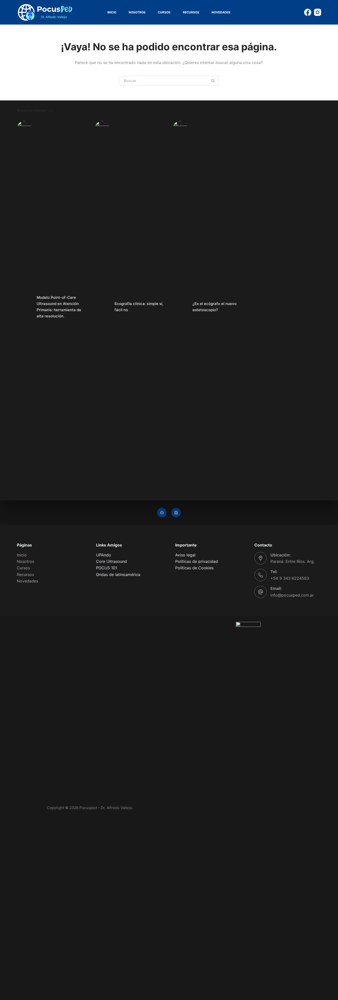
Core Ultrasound (111, 561)
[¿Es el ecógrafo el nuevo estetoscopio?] (180, 307)
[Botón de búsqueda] (213, 81)
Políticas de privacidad (196, 561)
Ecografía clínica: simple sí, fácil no (139, 306)
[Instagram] (317, 12)
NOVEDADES (221, 12)
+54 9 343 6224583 (289, 578)
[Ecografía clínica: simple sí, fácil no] (102, 307)
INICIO (111, 12)
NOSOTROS (137, 12)
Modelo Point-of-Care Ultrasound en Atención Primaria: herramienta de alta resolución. (59, 306)
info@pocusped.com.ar (292, 595)
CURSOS (164, 12)
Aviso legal (185, 554)
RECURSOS (191, 12)
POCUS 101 (106, 567)
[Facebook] (307, 12)
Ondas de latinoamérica (118, 574)
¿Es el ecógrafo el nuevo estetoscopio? (215, 306)
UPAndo (103, 554)
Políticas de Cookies (194, 567)
